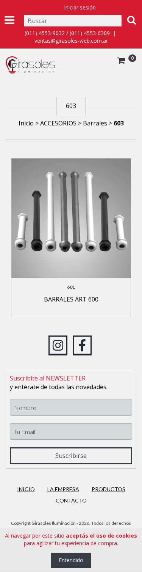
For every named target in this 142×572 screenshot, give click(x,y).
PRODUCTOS (108, 489)
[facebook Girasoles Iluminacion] (82, 345)
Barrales (95, 123)
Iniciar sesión (80, 7)
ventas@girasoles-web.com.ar (71, 40)
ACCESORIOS (58, 123)
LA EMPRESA (63, 489)
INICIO (26, 489)
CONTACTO (71, 500)
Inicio (26, 123)
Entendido (71, 560)
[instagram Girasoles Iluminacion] (57, 345)
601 (71, 287)
